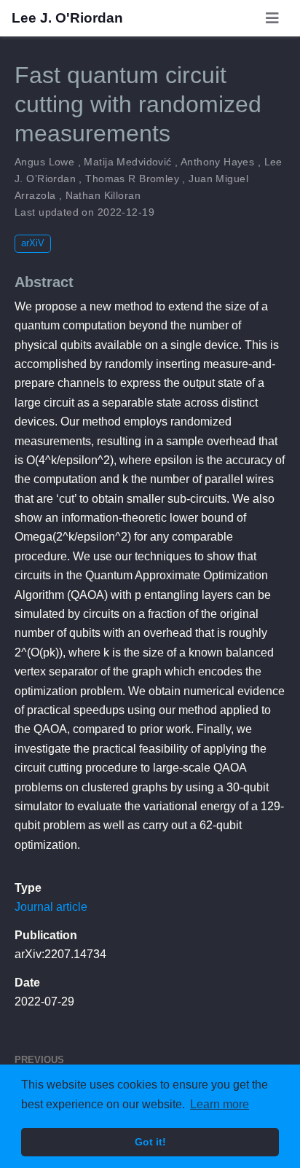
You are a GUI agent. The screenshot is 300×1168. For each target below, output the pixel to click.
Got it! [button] (150, 1142)
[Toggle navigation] (272, 18)
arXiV (32, 243)
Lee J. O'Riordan (67, 18)
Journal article (51, 907)
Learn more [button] (219, 1104)
